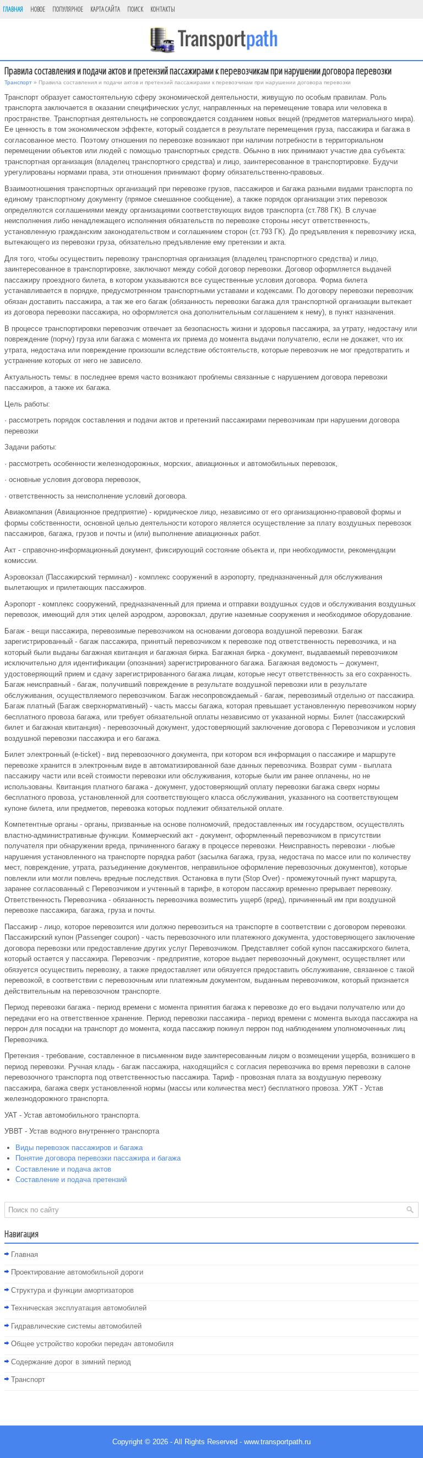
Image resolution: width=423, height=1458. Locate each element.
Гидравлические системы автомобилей (76, 1326)
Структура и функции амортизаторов (72, 1290)
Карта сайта (105, 9)
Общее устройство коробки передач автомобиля (92, 1344)
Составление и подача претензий (71, 1179)
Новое (37, 9)
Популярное (67, 9)
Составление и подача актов (63, 1169)
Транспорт (18, 82)
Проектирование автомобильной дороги (77, 1272)
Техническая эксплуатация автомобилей (79, 1308)
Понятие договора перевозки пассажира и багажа (98, 1158)
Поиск (135, 9)
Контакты (162, 9)
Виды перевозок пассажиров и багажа (79, 1147)
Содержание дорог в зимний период (71, 1362)
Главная (13, 9)
